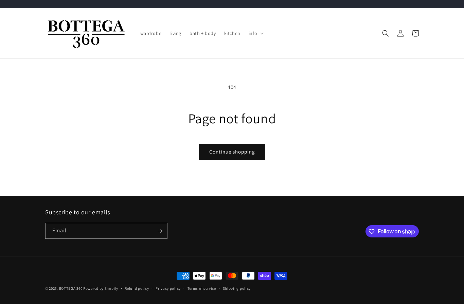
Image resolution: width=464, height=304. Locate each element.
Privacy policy (168, 288)
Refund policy (137, 288)
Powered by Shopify (100, 288)
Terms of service (202, 288)
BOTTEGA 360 (71, 288)
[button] (255, 33)
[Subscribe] (159, 231)
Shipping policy (237, 288)
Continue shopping (232, 151)
